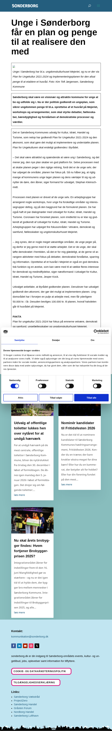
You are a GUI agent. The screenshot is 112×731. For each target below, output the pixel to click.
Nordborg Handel (24, 711)
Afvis (20, 397)
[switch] (42, 386)
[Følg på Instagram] (31, 645)
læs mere (19, 495)
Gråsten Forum (23, 708)
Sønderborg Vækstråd (27, 696)
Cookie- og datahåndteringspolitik (40, 671)
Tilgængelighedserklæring (34, 682)
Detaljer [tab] (56, 340)
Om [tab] (92, 340)
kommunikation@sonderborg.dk (29, 636)
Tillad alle (91, 397)
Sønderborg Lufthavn (26, 715)
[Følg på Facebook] (13, 645)
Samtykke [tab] (19, 340)
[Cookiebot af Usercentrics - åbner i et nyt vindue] (96, 332)
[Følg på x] (37, 645)
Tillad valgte (56, 397)
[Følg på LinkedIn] (19, 645)
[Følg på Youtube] (25, 645)
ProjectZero (20, 700)
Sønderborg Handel (25, 704)
